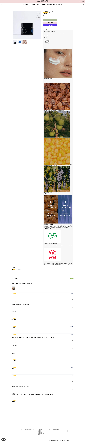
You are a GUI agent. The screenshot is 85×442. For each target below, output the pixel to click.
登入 (81, 4)
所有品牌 (49, 4)
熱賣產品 (33, 4)
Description (45, 29)
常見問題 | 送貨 (40, 432)
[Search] (79, 4)
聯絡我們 (39, 434)
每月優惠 (38, 4)
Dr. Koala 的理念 (40, 429)
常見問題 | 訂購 (40, 431)
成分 (48, 29)
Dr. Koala (25, 4)
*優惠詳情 (48, 1)
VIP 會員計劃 (55, 4)
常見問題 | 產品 (40, 430)
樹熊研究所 (60, 4)
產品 (29, 4)
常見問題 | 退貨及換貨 (41, 433)
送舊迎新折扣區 (43, 4)
